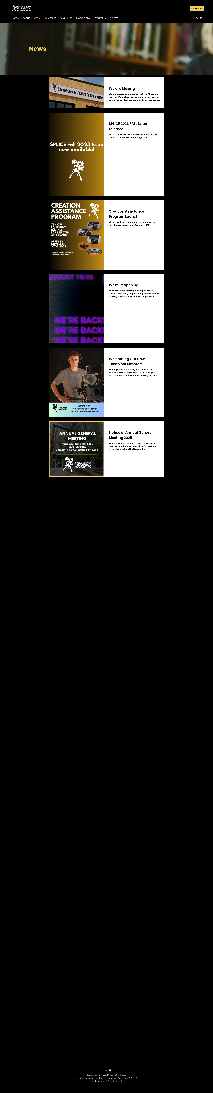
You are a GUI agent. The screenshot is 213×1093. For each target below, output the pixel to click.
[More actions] (159, 82)
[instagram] (197, 18)
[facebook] (193, 18)
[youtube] (200, 18)
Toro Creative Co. (115, 1081)
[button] (26, 18)
